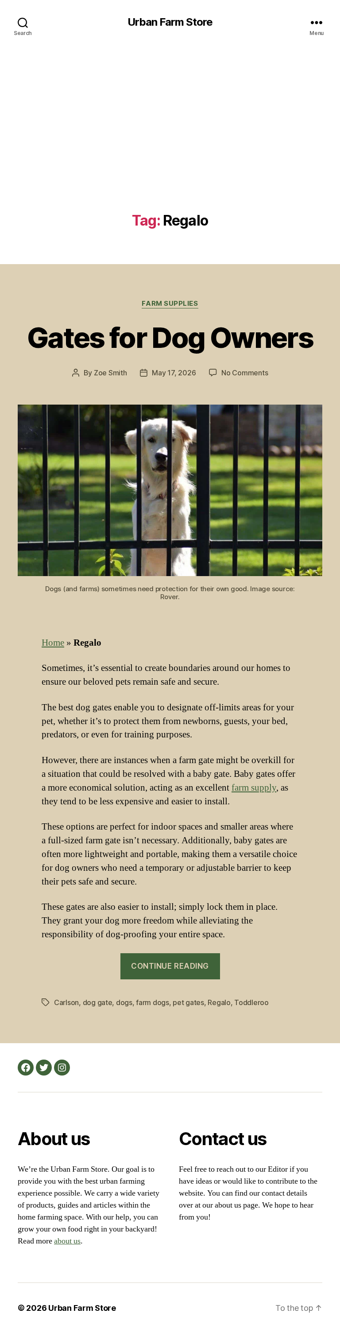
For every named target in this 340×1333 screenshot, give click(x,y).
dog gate (97, 1002)
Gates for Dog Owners (170, 337)
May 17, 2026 (174, 372)
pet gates (188, 1002)
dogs (124, 1002)
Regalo (219, 1002)
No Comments (244, 372)
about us (67, 1241)
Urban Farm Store (170, 22)
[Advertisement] (170, 146)
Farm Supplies (170, 304)
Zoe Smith (110, 372)
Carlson (66, 1002)
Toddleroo (251, 1002)
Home (53, 643)
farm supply (254, 788)
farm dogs (152, 1002)
